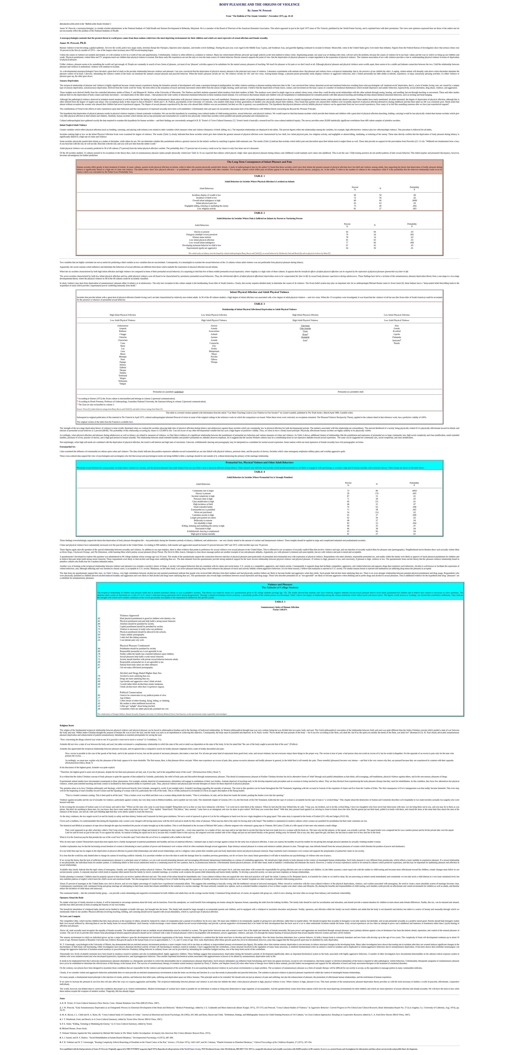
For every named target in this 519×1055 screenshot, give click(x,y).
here (131, 422)
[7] (284, 825)
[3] (260, 253)
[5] (329, 253)
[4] (301, 253)
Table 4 (300, 435)
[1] (234, 120)
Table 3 (194, 153)
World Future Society (192, 1049)
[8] (237, 963)
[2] (268, 167)
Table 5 (109, 573)
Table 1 (167, 134)
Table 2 (267, 141)
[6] (402, 283)
